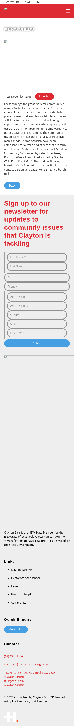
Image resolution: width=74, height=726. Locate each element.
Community (18, 602)
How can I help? (21, 594)
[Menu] (68, 11)
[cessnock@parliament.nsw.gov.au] (37, 660)
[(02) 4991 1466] (37, 652)
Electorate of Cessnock (25, 578)
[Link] (8, 11)
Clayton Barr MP (21, 570)
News (14, 586)
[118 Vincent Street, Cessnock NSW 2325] (37, 669)
